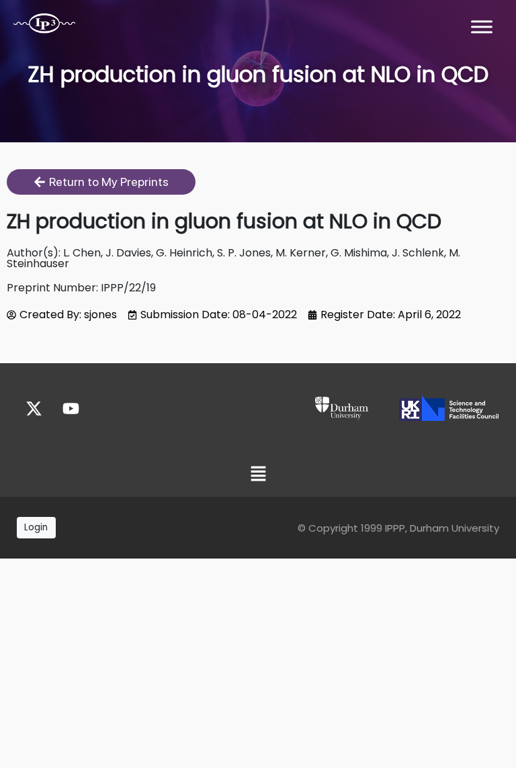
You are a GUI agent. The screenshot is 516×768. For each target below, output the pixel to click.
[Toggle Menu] (481, 26)
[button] (258, 474)
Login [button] (36, 527)
